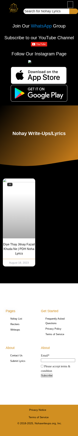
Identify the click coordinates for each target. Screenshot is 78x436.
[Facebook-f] (31, 430)
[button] (70, 4)
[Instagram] (46, 430)
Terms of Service (39, 417)
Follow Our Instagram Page (39, 53)
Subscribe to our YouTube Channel (39, 37)
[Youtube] (39, 430)
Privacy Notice (37, 409)
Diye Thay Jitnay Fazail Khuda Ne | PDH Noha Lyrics (19, 249)
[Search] (73, 11)
